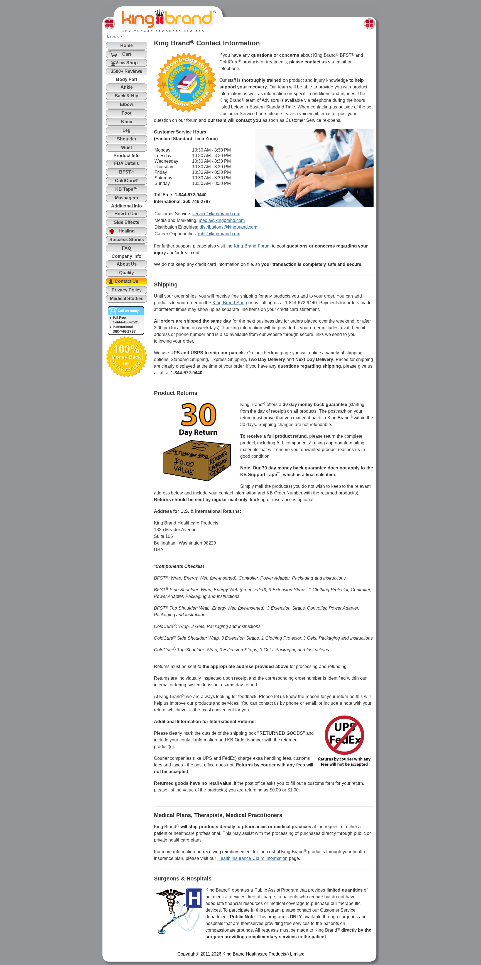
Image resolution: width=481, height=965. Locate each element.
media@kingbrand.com (222, 220)
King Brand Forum (252, 246)
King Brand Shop (229, 302)
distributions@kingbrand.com (228, 227)
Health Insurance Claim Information (252, 858)
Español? (114, 36)
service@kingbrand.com (216, 213)
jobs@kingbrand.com (219, 233)
